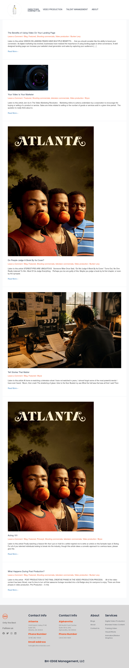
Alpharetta (66, 621)
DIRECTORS (33, 9)
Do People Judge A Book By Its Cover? (26, 260)
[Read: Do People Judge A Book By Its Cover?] (51, 191)
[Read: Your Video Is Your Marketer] (28, 77)
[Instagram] (120, 10)
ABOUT (95, 9)
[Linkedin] (123, 10)
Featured (32, 36)
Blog (26, 36)
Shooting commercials (46, 36)
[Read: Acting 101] (51, 466)
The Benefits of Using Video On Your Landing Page (31, 32)
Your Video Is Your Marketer (21, 94)
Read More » (13, 51)
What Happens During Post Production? (26, 571)
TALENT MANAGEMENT (77, 9)
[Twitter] (116, 10)
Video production (62, 36)
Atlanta (33, 621)
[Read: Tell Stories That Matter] (64, 330)
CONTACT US (34, 11)
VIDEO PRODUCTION (52, 9)
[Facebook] (112, 10)
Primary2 (40, 539)
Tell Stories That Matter (18, 372)
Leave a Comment (15, 36)
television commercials (60, 98)
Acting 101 (13, 535)
